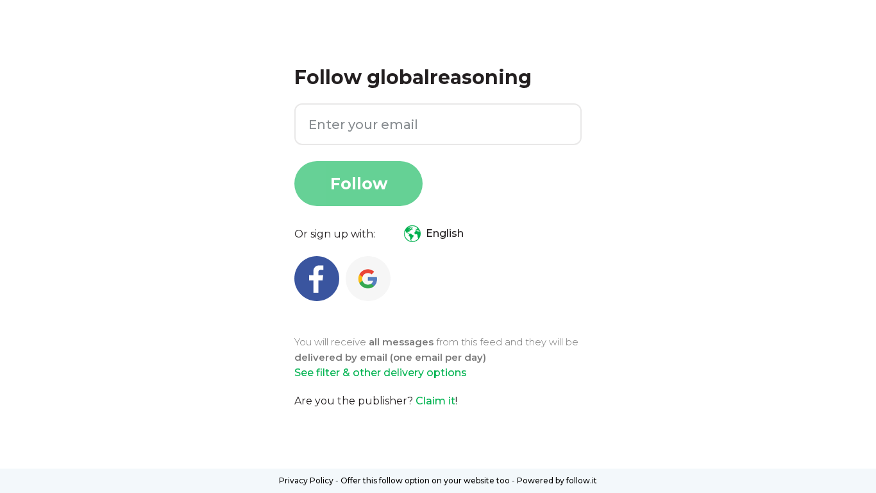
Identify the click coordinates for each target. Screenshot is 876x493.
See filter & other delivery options (380, 373)
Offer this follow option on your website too (425, 480)
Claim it (435, 401)
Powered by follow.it (557, 480)
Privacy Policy (306, 480)
